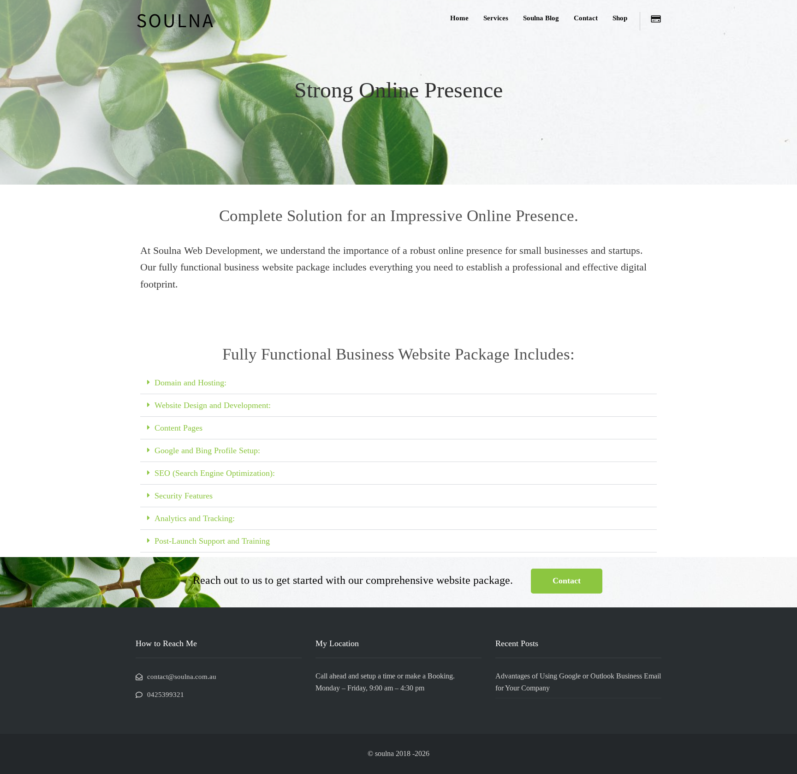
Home (459, 18)
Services (495, 18)
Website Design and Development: (213, 405)
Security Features (184, 495)
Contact (586, 18)
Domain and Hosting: (190, 382)
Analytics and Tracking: (195, 518)
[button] (398, 383)
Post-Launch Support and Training (212, 541)
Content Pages (178, 427)
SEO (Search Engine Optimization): (215, 473)
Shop (620, 18)
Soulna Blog (541, 18)
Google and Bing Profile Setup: (207, 450)
